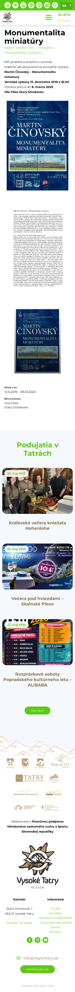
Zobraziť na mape (19, 923)
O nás (55, 908)
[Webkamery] (15, 5)
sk (64, 6)
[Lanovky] (23, 5)
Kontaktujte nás (37, 969)
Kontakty (55, 913)
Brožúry (55, 932)
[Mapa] (47, 5)
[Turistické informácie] (39, 5)
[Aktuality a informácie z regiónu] (31, 5)
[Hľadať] (55, 5)
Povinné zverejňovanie (55, 918)
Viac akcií (37, 710)
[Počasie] (7, 5)
